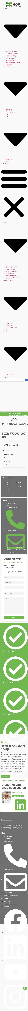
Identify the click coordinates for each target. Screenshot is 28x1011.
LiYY (14, 419)
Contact (5, 163)
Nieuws (8, 161)
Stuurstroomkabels (11, 51)
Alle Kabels (9, 64)
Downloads (9, 111)
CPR (7, 114)
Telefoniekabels (10, 55)
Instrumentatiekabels (12, 57)
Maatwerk (9, 109)
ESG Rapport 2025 (11, 112)
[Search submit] (26, 380)
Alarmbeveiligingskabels (13, 62)
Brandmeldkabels (11, 60)
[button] (14, 193)
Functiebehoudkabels (12, 53)
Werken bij (9, 159)
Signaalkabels (10, 58)
